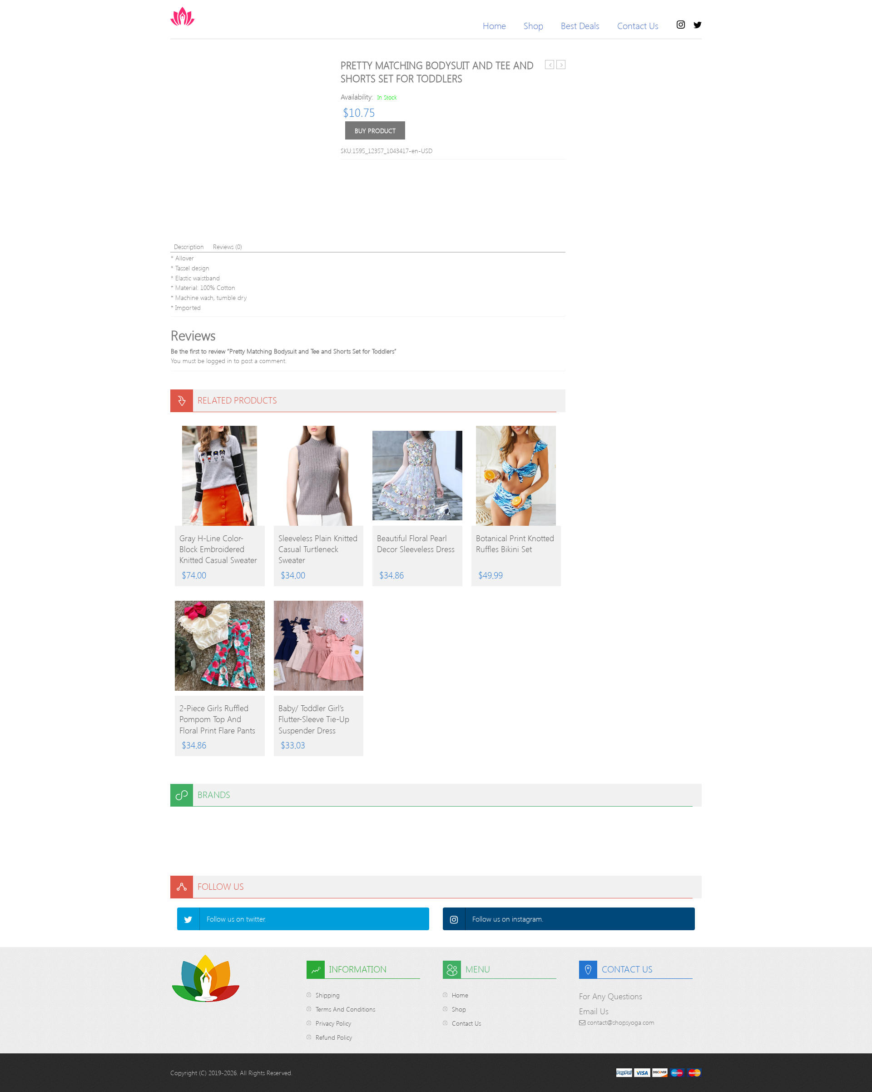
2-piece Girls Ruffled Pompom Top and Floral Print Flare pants (217, 719)
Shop (533, 25)
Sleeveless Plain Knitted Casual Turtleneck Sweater (317, 549)
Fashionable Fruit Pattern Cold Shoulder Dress (561, 64)
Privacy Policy (333, 1023)
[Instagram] (454, 919)
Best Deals (580, 25)
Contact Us (638, 25)
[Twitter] (188, 919)
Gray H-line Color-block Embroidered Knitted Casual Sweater (218, 549)
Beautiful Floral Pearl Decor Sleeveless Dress (416, 543)
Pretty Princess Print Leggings (549, 64)
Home (494, 25)
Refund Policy (334, 1037)
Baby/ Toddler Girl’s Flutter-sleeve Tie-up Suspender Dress (313, 719)
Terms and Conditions (345, 1009)
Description (189, 246)
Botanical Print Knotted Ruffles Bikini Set (515, 543)
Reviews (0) (227, 246)
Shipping (328, 995)
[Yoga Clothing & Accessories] (218, 16)
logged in (219, 360)
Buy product (375, 130)
